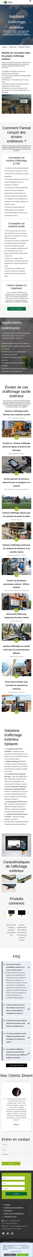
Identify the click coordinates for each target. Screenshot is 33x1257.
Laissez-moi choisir (16, 1251)
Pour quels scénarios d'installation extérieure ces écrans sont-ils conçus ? (14, 967)
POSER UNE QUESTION (16, 1065)
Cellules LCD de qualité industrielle (17, 168)
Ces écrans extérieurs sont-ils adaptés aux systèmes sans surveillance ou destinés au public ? (15, 1038)
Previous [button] (5, 913)
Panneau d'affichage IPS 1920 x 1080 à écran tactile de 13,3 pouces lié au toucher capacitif (11, 932)
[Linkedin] (3, 1233)
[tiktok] (12, 1233)
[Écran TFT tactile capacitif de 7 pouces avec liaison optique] (22, 913)
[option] (11, 924)
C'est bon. (22, 1254)
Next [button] (28, 913)
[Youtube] (7, 1233)
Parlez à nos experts (16, 308)
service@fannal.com (14, 1220)
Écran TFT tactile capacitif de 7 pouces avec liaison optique (21, 930)
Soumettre (11, 1163)
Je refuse (9, 1254)
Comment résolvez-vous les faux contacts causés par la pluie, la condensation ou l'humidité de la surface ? (14, 1009)
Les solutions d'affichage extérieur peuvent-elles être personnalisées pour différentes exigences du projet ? (16, 1053)
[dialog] (16, 1250)
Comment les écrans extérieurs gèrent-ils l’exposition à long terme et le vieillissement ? (15, 1023)
